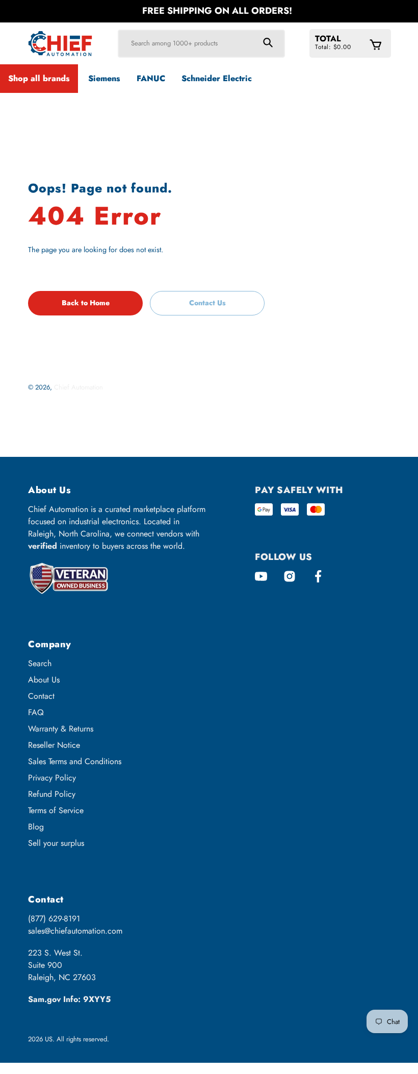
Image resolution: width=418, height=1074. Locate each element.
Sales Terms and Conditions (74, 761)
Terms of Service (56, 810)
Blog (36, 827)
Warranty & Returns (60, 729)
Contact (41, 696)
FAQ (36, 712)
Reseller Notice (54, 745)
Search (39, 663)
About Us (44, 680)
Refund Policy (51, 794)
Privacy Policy (52, 778)
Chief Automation (78, 387)
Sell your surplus (56, 843)
